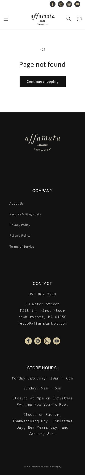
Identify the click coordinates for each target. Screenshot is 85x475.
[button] (6, 19)
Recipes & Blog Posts (25, 214)
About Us (16, 203)
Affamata (36, 466)
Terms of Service (21, 246)
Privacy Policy (19, 225)
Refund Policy (19, 235)
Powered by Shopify (51, 466)
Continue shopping (43, 81)
